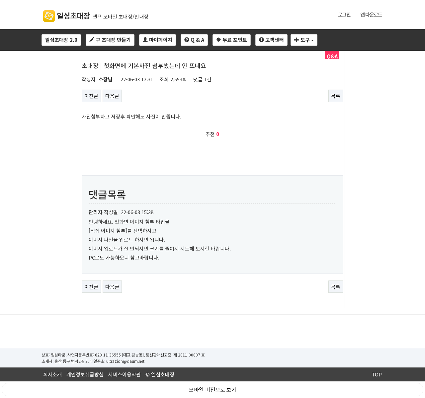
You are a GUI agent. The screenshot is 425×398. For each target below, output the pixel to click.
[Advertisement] (212, 331)
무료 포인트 (234, 39)
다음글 (112, 95)
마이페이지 (160, 39)
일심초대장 (72, 15)
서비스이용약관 (124, 374)
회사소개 (52, 374)
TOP (377, 374)
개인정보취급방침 (85, 374)
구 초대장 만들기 (112, 39)
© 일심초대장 (159, 374)
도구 (305, 39)
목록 (335, 95)
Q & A (196, 39)
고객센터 (274, 39)
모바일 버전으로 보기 (212, 389)
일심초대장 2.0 (61, 39)
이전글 (91, 95)
